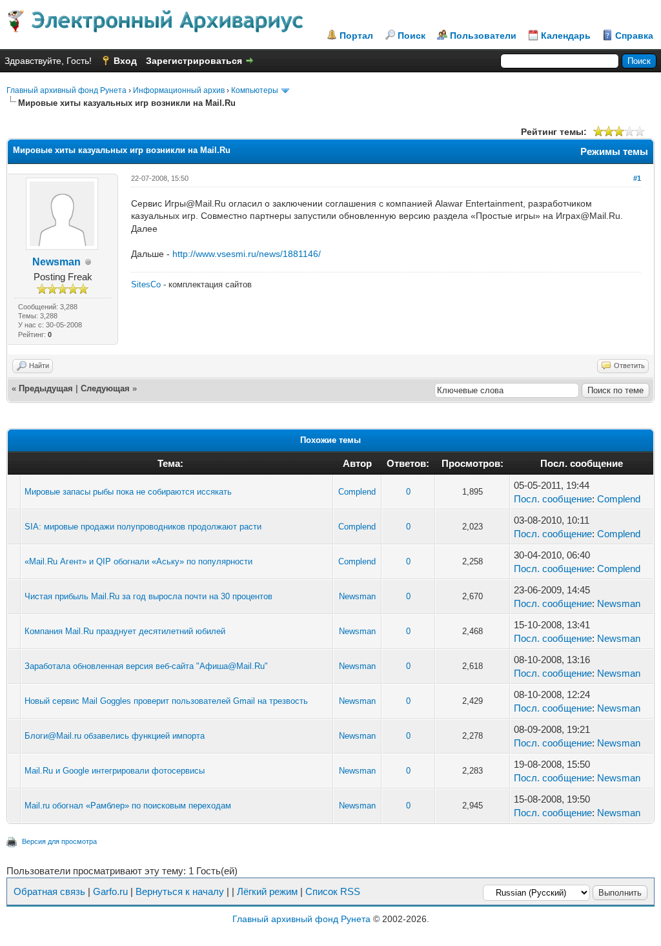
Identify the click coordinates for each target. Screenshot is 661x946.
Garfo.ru (110, 891)
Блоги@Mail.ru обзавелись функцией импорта (115, 736)
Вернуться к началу (180, 891)
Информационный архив (179, 90)
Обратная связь (49, 891)
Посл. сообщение (553, 498)
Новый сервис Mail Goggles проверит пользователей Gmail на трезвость (166, 701)
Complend (357, 492)
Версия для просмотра (59, 841)
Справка (634, 35)
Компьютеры (254, 90)
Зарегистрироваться (194, 61)
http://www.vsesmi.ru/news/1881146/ (246, 254)
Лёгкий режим (267, 891)
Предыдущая (46, 388)
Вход (125, 61)
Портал (356, 35)
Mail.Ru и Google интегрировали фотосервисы (115, 771)
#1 (637, 178)
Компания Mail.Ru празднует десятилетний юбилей (125, 631)
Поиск (411, 35)
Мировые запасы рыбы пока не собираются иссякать (128, 492)
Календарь (566, 35)
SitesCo (146, 284)
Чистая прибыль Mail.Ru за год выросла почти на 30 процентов (148, 596)
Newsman (56, 261)
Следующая (105, 388)
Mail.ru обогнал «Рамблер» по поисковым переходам (128, 805)
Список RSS (332, 891)
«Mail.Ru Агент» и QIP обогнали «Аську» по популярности (138, 561)
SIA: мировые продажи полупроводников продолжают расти (143, 526)
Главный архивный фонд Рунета (66, 90)
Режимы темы (614, 151)
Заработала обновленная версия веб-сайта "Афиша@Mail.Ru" (146, 666)
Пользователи (483, 35)
